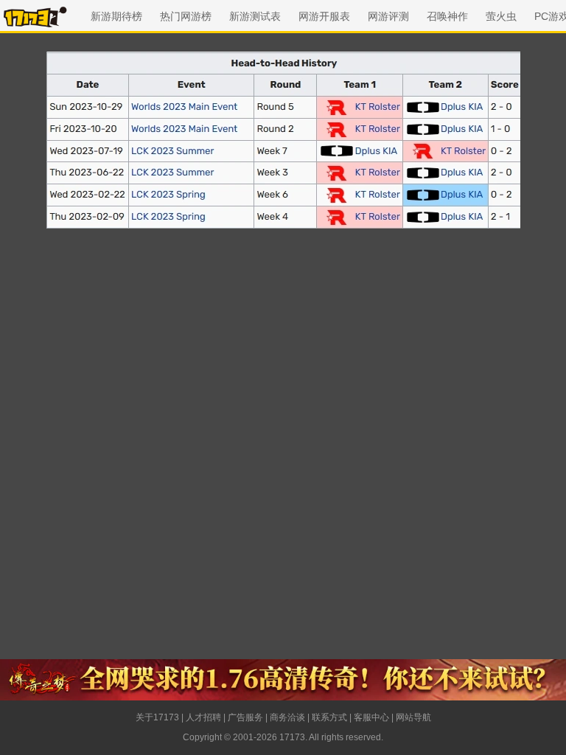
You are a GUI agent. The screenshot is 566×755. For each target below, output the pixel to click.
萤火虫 (501, 16)
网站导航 (413, 717)
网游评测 (388, 16)
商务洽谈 (287, 717)
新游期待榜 (116, 16)
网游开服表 (324, 16)
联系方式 (329, 717)
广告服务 (245, 717)
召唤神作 (447, 16)
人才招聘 (203, 717)
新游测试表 (255, 16)
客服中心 (371, 717)
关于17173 (157, 717)
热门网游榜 (186, 16)
